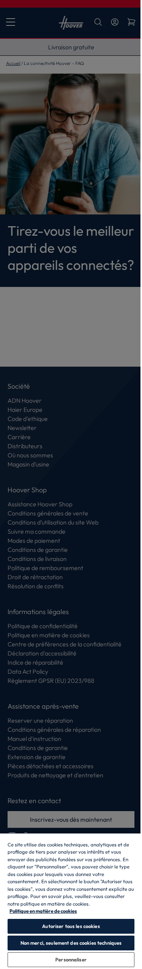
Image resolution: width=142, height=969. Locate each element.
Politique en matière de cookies (43, 911)
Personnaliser (71, 959)
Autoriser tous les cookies (71, 926)
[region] (71, 901)
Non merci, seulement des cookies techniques (71, 943)
